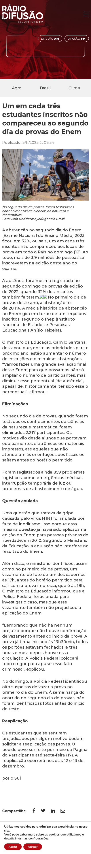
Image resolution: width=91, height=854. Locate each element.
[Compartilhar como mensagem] (66, 810)
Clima (74, 88)
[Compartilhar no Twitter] (46, 810)
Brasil (45, 88)
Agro (16, 88)
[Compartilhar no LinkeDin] (56, 810)
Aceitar (13, 846)
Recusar (33, 846)
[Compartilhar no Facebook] (36, 810)
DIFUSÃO (50, 38)
